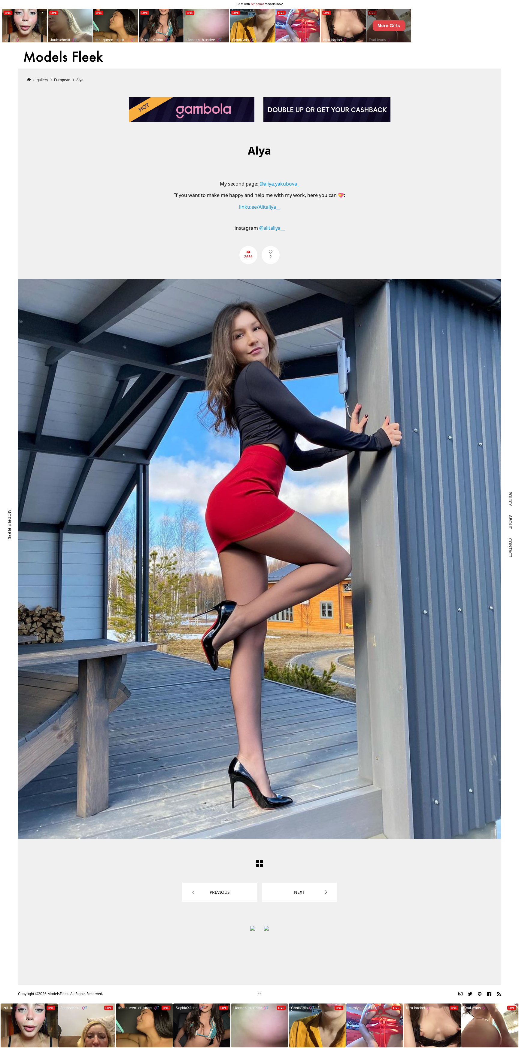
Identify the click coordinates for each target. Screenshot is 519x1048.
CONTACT (510, 547)
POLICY (510, 498)
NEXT (299, 892)
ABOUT (510, 522)
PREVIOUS (220, 892)
